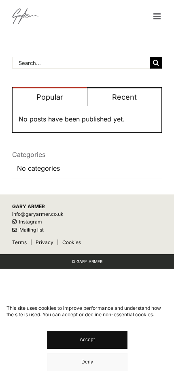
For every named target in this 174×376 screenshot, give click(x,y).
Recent (124, 97)
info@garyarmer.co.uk (38, 214)
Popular (49, 97)
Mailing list (30, 230)
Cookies (71, 242)
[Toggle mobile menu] (157, 16)
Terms (19, 242)
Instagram (29, 222)
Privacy (44, 242)
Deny (87, 362)
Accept (87, 340)
